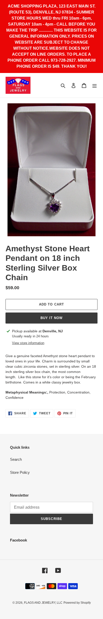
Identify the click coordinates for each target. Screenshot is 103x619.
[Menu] (94, 85)
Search (16, 459)
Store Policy (20, 472)
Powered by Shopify (77, 602)
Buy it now (51, 318)
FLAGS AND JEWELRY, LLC (43, 602)
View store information (28, 343)
